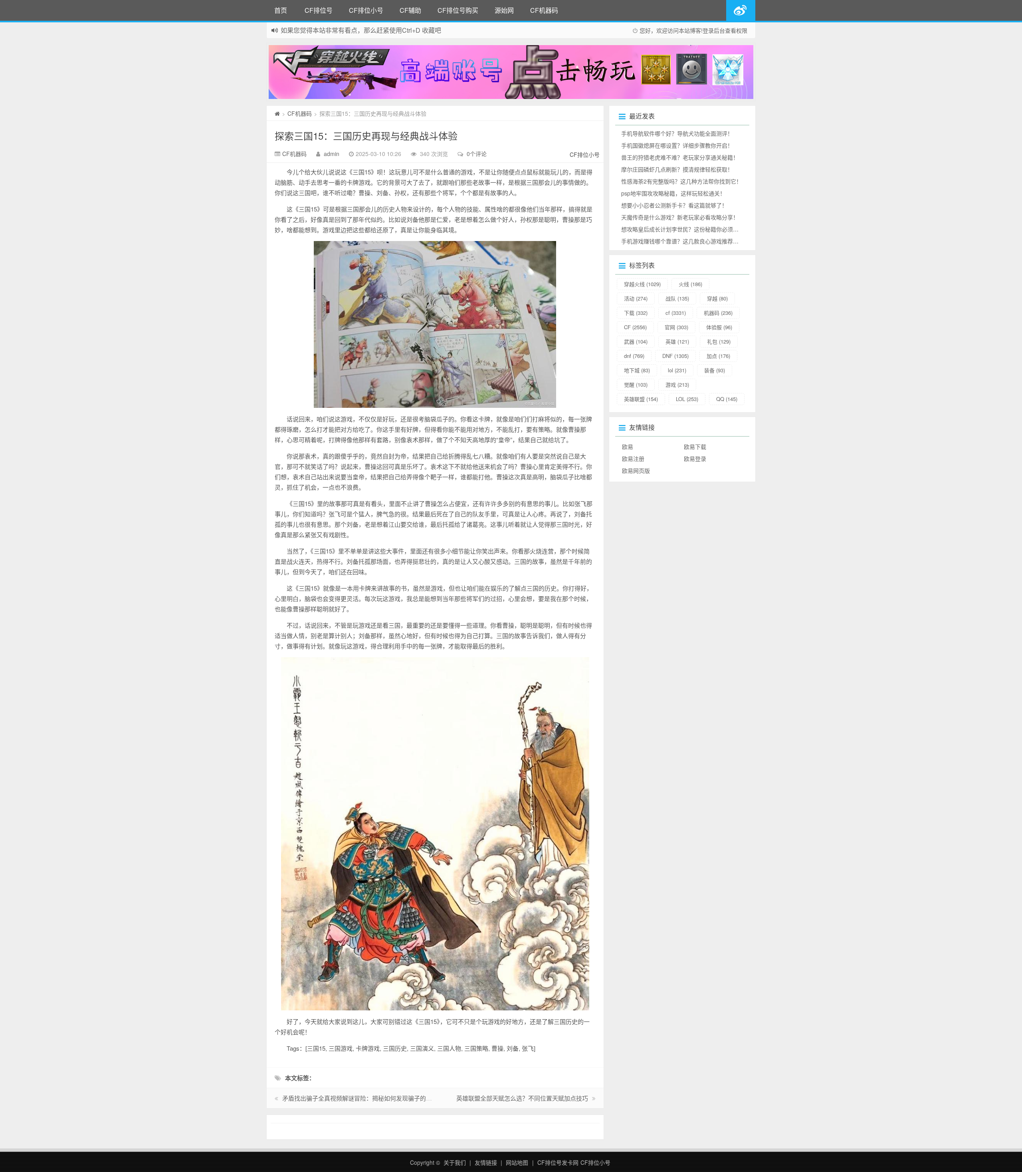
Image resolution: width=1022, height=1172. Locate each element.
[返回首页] (277, 113)
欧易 (627, 447)
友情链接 (486, 1162)
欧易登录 (695, 458)
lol (677, 370)
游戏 (677, 384)
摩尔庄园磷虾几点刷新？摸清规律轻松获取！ (677, 169)
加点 (718, 356)
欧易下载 (695, 447)
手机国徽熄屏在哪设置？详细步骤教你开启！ (677, 145)
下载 (636, 312)
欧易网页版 (636, 470)
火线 (690, 284)
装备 (714, 370)
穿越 (717, 298)
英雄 (677, 341)
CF (635, 327)
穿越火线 (642, 284)
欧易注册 (633, 458)
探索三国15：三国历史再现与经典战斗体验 (366, 135)
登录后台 (714, 30)
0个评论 (477, 154)
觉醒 (636, 384)
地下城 (637, 370)
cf (675, 312)
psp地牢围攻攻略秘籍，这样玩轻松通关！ (673, 193)
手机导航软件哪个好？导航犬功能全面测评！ (677, 133)
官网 (676, 327)
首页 (280, 10)
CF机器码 (544, 10)
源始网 (504, 10)
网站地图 (517, 1162)
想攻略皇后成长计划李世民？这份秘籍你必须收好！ (685, 229)
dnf (634, 356)
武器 (636, 341)
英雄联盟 (641, 399)
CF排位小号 (366, 10)
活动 (636, 298)
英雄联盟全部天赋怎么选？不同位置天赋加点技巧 (522, 1098)
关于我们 (455, 1162)
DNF (675, 356)
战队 (677, 298)
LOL (687, 399)
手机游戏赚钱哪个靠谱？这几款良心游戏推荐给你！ (685, 241)
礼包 (719, 341)
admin (331, 154)
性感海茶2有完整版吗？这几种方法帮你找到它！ (681, 181)
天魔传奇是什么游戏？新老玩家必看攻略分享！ (680, 217)
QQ (726, 399)
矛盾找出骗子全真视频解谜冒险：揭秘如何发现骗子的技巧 (360, 1098)
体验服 (719, 327)
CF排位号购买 (458, 10)
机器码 (718, 312)
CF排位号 (319, 10)
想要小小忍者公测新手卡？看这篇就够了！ (674, 205)
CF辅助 (410, 10)
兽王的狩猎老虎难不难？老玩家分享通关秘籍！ (680, 157)
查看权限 (736, 30)
